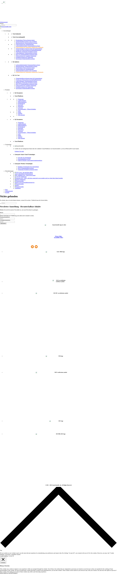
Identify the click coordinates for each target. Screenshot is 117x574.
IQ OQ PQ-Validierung (21, 176)
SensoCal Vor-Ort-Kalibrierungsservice (24, 182)
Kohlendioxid (21, 103)
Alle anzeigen (21, 115)
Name (5, 217)
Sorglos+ (17, 185)
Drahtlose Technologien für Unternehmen (28, 166)
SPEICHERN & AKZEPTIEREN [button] (8, 573)
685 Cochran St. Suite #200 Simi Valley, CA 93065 (5, 245)
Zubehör (20, 113)
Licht (19, 110)
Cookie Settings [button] (4, 556)
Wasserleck (21, 106)
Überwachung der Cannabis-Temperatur (26, 56)
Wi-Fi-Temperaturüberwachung (26, 168)
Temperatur (21, 99)
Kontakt (7, 192)
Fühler (19, 112)
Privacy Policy (58, 236)
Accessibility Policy (58, 237)
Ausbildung (18, 188)
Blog (6, 189)
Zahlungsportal (4, 22)
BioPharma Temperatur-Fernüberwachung (26, 51)
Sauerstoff (20, 105)
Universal (20, 107)
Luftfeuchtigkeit (22, 100)
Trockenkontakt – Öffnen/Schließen (27, 109)
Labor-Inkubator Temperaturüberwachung (26, 53)
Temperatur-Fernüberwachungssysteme (28, 169)
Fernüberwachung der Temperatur (24, 57)
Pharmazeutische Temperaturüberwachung (26, 43)
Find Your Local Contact (34, 243)
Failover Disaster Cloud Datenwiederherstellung (30, 160)
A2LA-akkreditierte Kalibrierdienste (24, 174)
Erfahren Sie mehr (19, 151)
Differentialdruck (22, 102)
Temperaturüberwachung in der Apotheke (26, 41)
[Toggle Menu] (0, 28)
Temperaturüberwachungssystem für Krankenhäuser (29, 48)
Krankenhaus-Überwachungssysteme (25, 40)
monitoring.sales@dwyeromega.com (19, 244)
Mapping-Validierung (20, 179)
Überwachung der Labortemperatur (25, 44)
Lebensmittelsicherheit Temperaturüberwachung (28, 46)
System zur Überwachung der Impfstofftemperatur (28, 50)
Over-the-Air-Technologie (24, 157)
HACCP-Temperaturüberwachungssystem (26, 54)
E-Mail (5, 220)
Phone (1, 212)
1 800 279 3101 (19, 243)
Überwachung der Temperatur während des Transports (29, 47)
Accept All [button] (11, 556)
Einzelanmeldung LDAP (24, 159)
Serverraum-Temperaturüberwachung (25, 58)
